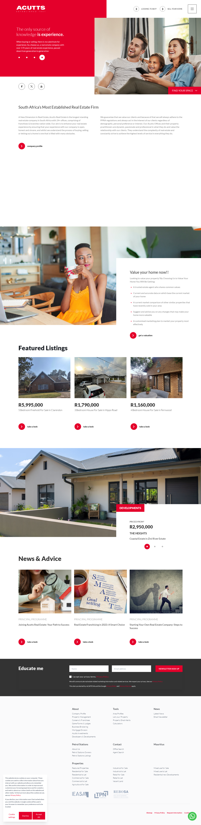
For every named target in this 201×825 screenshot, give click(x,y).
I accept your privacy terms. (91, 677)
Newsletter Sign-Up (169, 669)
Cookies (187, 813)
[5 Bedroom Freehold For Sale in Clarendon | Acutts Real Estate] (44, 377)
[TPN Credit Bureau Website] (101, 795)
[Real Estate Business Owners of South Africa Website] (121, 794)
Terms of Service (125, 686)
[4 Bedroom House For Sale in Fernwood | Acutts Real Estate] (157, 377)
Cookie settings (11, 815)
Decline (25, 816)
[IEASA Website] (80, 795)
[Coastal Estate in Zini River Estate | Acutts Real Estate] (100, 492)
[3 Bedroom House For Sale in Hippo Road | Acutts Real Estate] (100, 377)
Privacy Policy (102, 677)
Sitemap (149, 813)
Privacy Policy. (157, 681)
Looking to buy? (149, 9)
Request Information (174, 813)
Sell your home (175, 9)
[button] (19, 57)
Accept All (39, 815)
